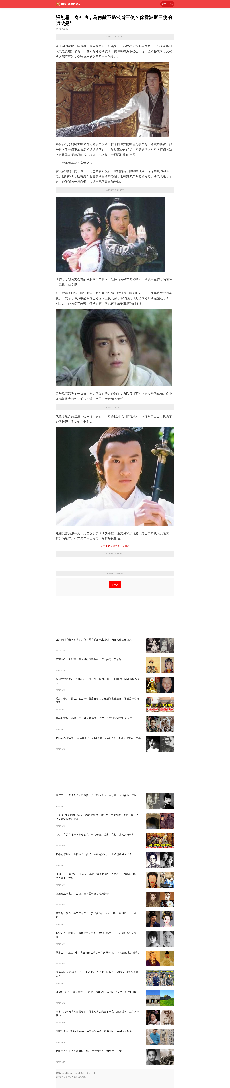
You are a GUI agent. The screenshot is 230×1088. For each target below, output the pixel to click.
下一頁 (115, 584)
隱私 (80, 1077)
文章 (164, 4)
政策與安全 (68, 1077)
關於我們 (59, 1077)
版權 (84, 1077)
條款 (75, 1077)
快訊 (171, 4)
